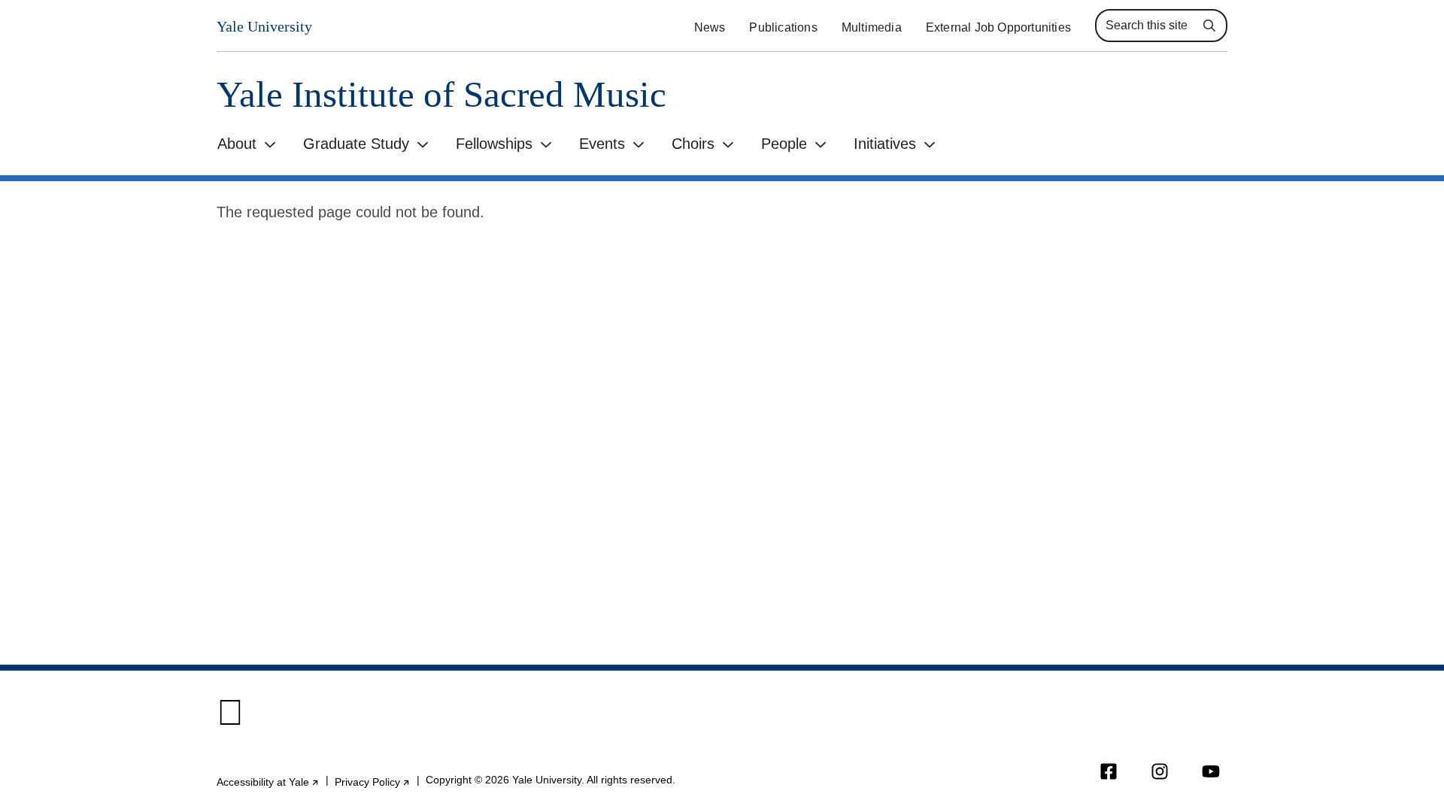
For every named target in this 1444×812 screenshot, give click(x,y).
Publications (783, 27)
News (710, 27)
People (784, 143)
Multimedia (872, 27)
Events (602, 143)
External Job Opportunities (998, 27)
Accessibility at (268, 782)
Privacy (373, 782)
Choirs (693, 143)
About (236, 143)
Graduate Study (356, 143)
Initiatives (885, 143)
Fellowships (494, 143)
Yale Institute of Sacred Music (441, 94)
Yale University (264, 26)
